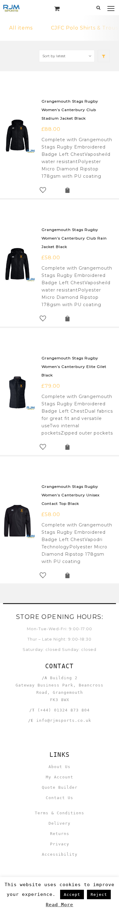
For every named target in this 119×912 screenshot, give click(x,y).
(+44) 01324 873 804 (64, 710)
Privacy (59, 844)
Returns (59, 833)
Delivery (59, 823)
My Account (59, 777)
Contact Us (59, 797)
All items (21, 28)
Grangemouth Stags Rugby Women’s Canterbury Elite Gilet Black (73, 366)
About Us (59, 766)
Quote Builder (60, 787)
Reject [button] (99, 894)
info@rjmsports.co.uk (63, 720)
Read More (59, 904)
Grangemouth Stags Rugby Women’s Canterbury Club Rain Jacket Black (74, 238)
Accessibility (60, 854)
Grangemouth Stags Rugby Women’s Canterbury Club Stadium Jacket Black (69, 110)
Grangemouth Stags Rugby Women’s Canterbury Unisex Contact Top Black (70, 495)
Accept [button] (72, 894)
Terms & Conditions (59, 813)
